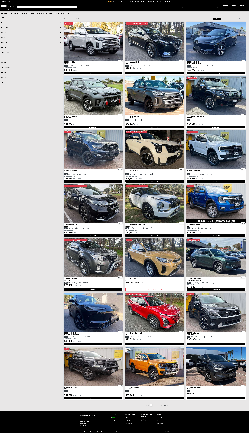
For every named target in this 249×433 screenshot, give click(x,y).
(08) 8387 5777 (158, 1)
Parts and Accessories (146, 420)
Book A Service (242, 7)
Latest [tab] (225, 18)
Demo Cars (128, 419)
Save (119, 60)
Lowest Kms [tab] (241, 18)
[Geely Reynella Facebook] (164, 1)
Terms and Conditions (162, 422)
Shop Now (183, 7)
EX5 (111, 419)
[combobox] (47, 7)
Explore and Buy (93, 73)
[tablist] (229, 19)
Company (217, 7)
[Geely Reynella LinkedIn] (169, 1)
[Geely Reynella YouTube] (167, 1)
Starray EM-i (113, 420)
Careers (158, 420)
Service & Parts (148, 1)
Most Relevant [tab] (217, 18)
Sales (131, 1)
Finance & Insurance (198, 7)
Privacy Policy (160, 423)
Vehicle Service (144, 419)
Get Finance (234, 7)
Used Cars (127, 420)
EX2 (111, 417)
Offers (189, 7)
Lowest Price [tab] (233, 18)
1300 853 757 (138, 1)
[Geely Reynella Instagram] (166, 1)
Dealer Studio (167, 431)
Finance (127, 422)
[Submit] (18, 7)
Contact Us (159, 417)
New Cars (127, 417)
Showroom (175, 7)
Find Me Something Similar (155, 289)
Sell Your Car (225, 7)
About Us (159, 419)
